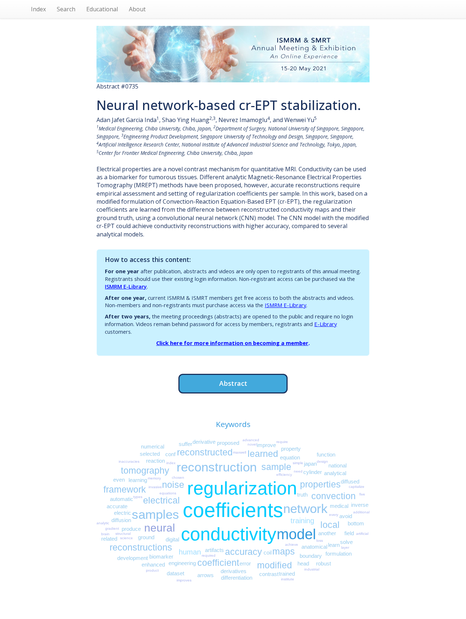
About (137, 9)
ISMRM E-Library (126, 286)
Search (66, 9)
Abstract (233, 383)
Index (38, 9)
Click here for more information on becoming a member (232, 342)
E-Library (325, 324)
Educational (102, 9)
